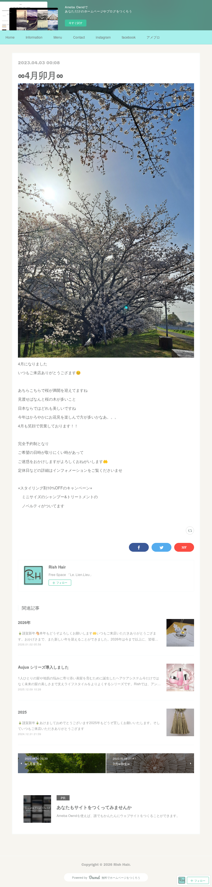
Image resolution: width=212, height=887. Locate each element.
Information (34, 37)
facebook (129, 37)
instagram (103, 37)
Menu (58, 37)
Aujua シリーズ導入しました (43, 667)
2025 (22, 712)
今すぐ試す (76, 23)
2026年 (24, 622)
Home (10, 37)
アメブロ (153, 37)
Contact (79, 37)
